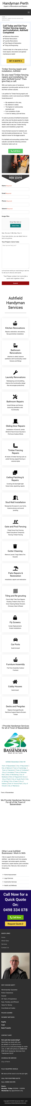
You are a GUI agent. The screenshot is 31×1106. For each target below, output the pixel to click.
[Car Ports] (15, 640)
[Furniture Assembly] (15, 659)
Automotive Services (10, 882)
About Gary (5, 941)
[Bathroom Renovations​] (15, 345)
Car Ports (15, 644)
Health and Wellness (10, 885)
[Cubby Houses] (15, 682)
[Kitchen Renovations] (15, 323)
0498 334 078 (10, 1082)
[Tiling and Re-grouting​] (15, 591)
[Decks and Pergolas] (15, 701)
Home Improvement (10, 875)
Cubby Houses (15, 686)
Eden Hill (22, 762)
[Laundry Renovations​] (15, 372)
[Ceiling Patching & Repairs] (15, 472)
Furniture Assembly (15, 664)
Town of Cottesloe (22, 770)
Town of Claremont (8, 770)
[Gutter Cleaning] (15, 546)
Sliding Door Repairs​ (15, 426)
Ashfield (8, 762)
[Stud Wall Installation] (15, 497)
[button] (15, 875)
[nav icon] (29, 12)
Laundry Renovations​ (15, 377)
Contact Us (5, 947)
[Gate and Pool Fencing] (15, 522)
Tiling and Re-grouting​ (15, 596)
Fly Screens (15, 622)
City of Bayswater (22, 766)
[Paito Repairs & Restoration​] (15, 568)
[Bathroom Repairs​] (15, 397)
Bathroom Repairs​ (15, 401)
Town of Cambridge (19, 768)
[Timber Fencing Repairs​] (15, 445)
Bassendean (15, 762)
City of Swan (13, 781)
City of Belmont (7, 768)
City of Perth (6, 779)
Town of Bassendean (8, 766)
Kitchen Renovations (15, 328)
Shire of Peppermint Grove (18, 777)
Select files (15, 225)
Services (4, 944)
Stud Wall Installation (15, 502)
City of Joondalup (8, 772)
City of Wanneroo (13, 786)
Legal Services (8, 878)
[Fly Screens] (15, 617)
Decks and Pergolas (15, 706)
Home (3, 17)
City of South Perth (18, 779)
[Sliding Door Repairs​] (15, 421)
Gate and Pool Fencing (15, 526)
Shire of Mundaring (12, 774)
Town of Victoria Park (15, 783)
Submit (15, 283)
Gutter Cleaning (15, 551)
